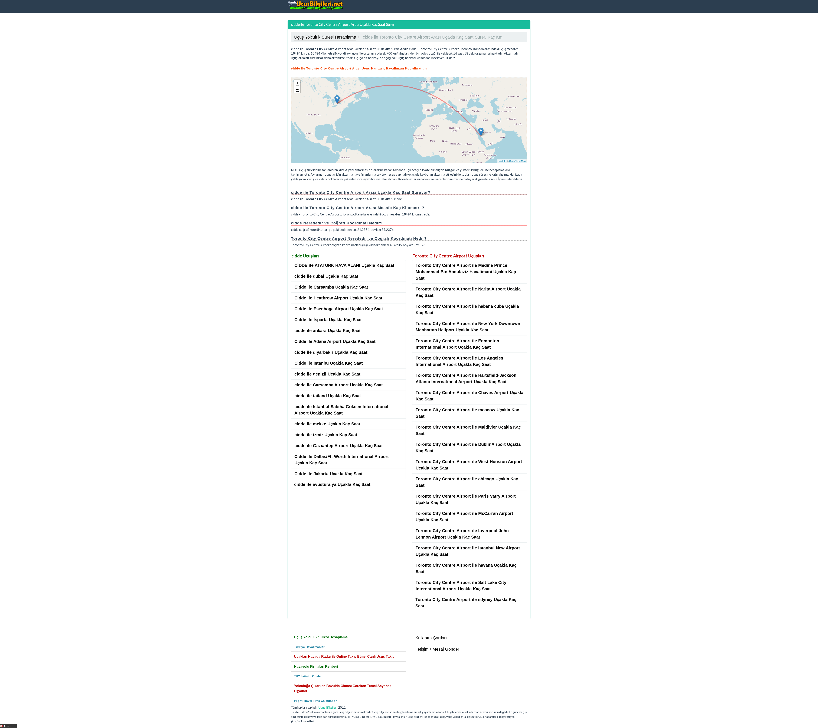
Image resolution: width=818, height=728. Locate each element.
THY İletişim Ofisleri (308, 676)
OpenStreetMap (517, 161)
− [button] (297, 89)
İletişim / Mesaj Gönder (437, 649)
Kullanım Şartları (431, 638)
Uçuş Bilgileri (327, 707)
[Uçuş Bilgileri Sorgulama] (315, 5)
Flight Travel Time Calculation (315, 700)
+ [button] (297, 83)
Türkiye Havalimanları (309, 647)
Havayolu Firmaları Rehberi (316, 666)
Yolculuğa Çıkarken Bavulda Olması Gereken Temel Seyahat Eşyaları (342, 688)
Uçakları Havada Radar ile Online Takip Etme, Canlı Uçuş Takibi (344, 656)
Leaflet (501, 161)
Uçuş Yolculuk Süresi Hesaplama (321, 637)
